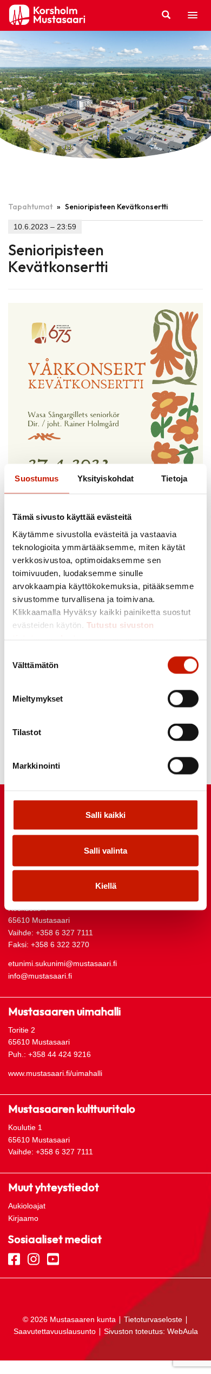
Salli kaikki (105, 815)
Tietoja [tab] (174, 478)
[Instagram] (33, 1258)
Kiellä (105, 885)
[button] (192, 15)
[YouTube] (53, 1258)
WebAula (182, 1331)
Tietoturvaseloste (153, 1319)
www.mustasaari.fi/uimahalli (55, 1073)
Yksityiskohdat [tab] (105, 478)
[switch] (183, 699)
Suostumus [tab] (36, 478)
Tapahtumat (30, 207)
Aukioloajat (26, 1205)
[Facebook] (14, 1258)
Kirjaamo (23, 1218)
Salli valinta (105, 850)
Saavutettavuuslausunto (55, 1331)
